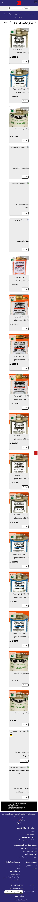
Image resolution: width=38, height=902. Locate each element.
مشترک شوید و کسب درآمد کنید (25, 840)
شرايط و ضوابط (15, 874)
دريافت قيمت (23, 761)
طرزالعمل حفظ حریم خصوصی (12, 877)
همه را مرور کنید (30, 14)
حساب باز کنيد (30, 834)
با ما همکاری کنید (15, 871)
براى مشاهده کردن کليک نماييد (13, 892)
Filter (5, 22)
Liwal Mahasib (22, 900)
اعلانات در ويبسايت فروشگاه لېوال (27, 848)
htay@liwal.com (18, 888)
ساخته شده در (19, 17)
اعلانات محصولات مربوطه (29, 851)
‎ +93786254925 (18, 885)
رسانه (18, 868)
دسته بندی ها (18, 14)
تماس (18, 865)
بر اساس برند (7, 14)
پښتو (16, 896)
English (21, 896)
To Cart (25, 61)
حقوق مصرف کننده (15, 879)
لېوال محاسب (17, 819)
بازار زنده (32, 831)
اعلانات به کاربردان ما (30, 854)
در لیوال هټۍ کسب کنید (28, 837)
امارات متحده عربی (31, 865)
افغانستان (33, 868)
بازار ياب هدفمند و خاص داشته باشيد (26, 857)
